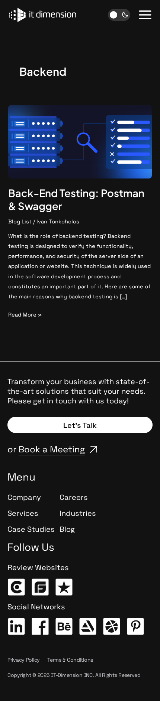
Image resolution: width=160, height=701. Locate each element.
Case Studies (31, 529)
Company (24, 497)
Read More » (25, 314)
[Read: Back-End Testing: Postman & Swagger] (79, 141)
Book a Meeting (52, 449)
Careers (74, 497)
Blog (67, 529)
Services (22, 513)
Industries (78, 513)
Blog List (20, 221)
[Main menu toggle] (145, 14)
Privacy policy (23, 659)
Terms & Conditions (70, 659)
